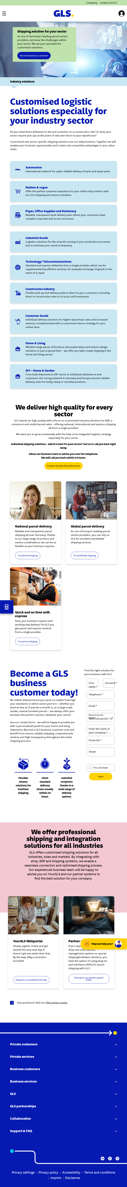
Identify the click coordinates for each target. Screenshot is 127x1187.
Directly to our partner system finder (89, 978)
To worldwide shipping (84, 555)
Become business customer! (34, 55)
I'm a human (100, 767)
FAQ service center (56, 1002)
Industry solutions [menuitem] (22, 81)
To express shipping (27, 641)
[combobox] (101, 740)
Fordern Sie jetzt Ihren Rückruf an (63, 465)
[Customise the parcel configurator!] (6, 607)
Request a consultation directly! (31, 979)
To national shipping (28, 555)
